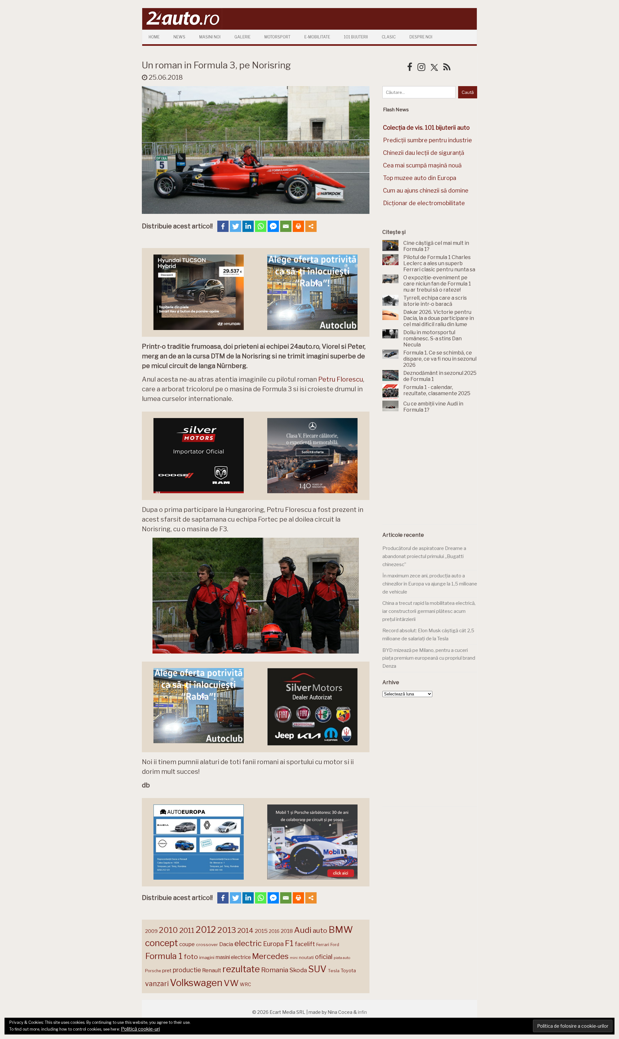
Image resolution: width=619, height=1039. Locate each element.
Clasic (389, 37)
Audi (302, 930)
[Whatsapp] (260, 226)
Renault (211, 970)
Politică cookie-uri (140, 1029)
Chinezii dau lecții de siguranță (423, 152)
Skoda (298, 970)
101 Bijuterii (356, 37)
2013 (226, 930)
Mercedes (270, 956)
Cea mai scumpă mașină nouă (422, 165)
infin (362, 1012)
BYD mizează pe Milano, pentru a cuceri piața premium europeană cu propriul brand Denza (428, 658)
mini (294, 958)
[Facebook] (223, 226)
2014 (245, 930)
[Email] (285, 226)
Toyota (348, 971)
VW (231, 983)
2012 (206, 929)
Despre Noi (420, 37)
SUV (317, 969)
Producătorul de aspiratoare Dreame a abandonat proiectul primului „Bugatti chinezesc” (424, 556)
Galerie (242, 37)
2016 (274, 931)
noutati (306, 957)
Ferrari (322, 944)
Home (154, 37)
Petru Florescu (340, 379)
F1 (289, 943)
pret (167, 970)
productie (187, 970)
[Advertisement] (430, 472)
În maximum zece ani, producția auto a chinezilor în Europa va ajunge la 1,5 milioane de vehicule (429, 583)
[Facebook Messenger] (273, 226)
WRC (245, 984)
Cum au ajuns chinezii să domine (425, 190)
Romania (274, 970)
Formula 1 (163, 956)
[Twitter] (235, 226)
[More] (311, 226)
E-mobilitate (317, 37)
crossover (207, 944)
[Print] (298, 226)
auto (320, 930)
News (179, 37)
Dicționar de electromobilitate (424, 203)
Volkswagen (196, 982)
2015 (261, 931)
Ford (334, 944)
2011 (186, 930)
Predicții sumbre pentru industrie (427, 140)
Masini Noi (210, 37)
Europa (273, 944)
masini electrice (233, 957)
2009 (151, 931)
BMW (341, 929)
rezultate (241, 969)
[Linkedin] (248, 226)
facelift (305, 944)
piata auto (342, 957)
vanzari (157, 983)
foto (191, 957)
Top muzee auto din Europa (419, 178)
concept (161, 943)
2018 (287, 931)
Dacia (226, 944)
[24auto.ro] (182, 27)
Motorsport (277, 37)
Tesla (333, 970)
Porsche (153, 970)
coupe (187, 944)
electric (248, 943)
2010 (168, 930)
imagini (206, 957)
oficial (323, 957)
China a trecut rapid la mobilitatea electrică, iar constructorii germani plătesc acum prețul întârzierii (429, 611)
